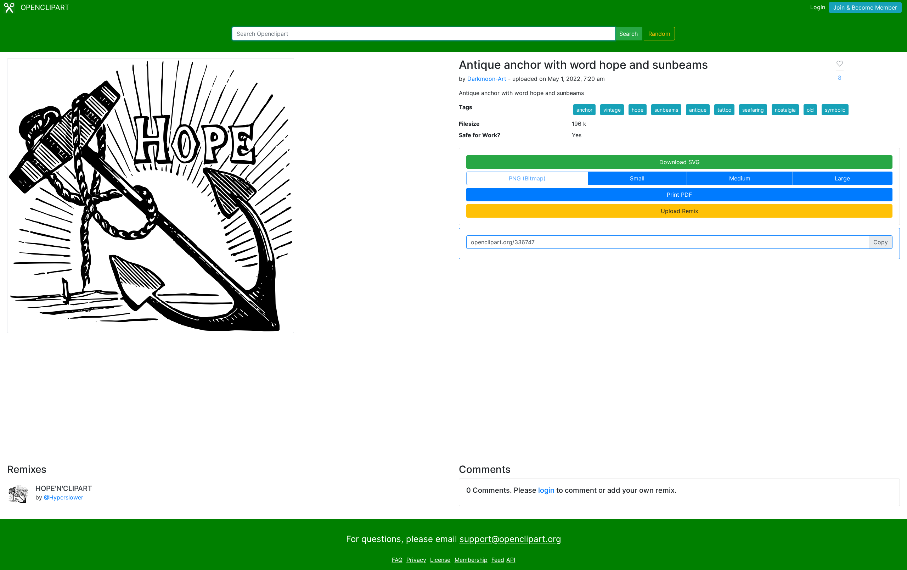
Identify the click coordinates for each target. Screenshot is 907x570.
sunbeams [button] (666, 110)
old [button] (810, 110)
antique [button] (697, 110)
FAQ (397, 560)
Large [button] (842, 178)
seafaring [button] (753, 110)
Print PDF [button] (679, 194)
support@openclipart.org (510, 539)
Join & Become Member (865, 7)
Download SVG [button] (679, 162)
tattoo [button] (724, 110)
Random (659, 33)
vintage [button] (612, 110)
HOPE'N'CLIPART (63, 488)
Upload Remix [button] (679, 210)
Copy (880, 242)
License (440, 560)
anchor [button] (584, 110)
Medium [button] (739, 178)
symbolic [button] (835, 110)
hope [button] (637, 110)
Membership (471, 560)
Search (628, 33)
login (546, 490)
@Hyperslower (63, 497)
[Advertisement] (453, 394)
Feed (497, 560)
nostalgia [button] (785, 110)
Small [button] (637, 178)
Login (817, 7)
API (510, 560)
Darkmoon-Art (486, 78)
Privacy (416, 560)
